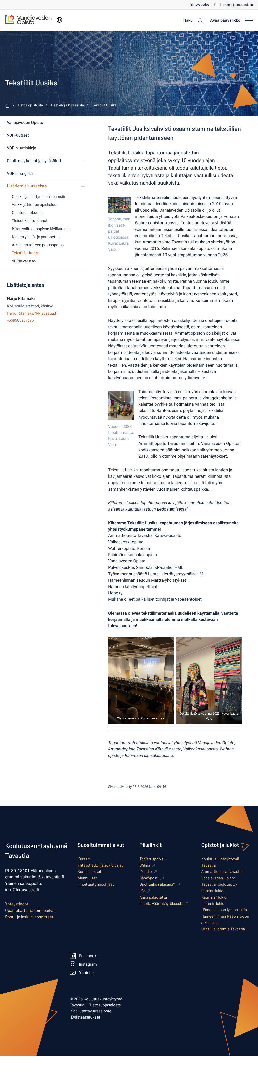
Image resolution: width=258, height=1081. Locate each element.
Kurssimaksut (89, 871)
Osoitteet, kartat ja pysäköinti (34, 160)
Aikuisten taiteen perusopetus (38, 244)
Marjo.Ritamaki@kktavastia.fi (32, 313)
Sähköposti (149, 878)
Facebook (87, 956)
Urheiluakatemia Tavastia (223, 929)
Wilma (144, 865)
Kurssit (84, 858)
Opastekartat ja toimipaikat (30, 910)
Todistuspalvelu (152, 858)
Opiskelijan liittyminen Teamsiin (39, 196)
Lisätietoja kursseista (27, 185)
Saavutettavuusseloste (91, 1011)
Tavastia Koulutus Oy (219, 884)
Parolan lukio (212, 890)
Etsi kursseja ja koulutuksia (233, 5)
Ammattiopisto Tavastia (222, 871)
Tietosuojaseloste (105, 1005)
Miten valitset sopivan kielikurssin (41, 228)
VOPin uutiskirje (21, 147)
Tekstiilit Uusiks (25, 252)
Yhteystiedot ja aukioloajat (100, 865)
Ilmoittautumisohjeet (96, 884)
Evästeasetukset (85, 1017)
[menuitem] (202, 5)
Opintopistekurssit (28, 212)
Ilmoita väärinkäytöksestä (161, 903)
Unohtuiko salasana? (157, 884)
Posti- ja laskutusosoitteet (29, 916)
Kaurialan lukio (214, 897)
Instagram (88, 964)
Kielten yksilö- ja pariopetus (35, 236)
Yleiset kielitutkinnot (29, 220)
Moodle (145, 871)
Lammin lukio (212, 903)
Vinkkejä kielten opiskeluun (35, 204)
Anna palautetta (153, 897)
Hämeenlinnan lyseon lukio (224, 909)
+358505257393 (20, 320)
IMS (142, 890)
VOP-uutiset (18, 135)
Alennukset (87, 878)
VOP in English (20, 173)
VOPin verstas (24, 261)
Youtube (86, 973)
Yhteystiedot (199, 4)
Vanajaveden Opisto (25, 122)
